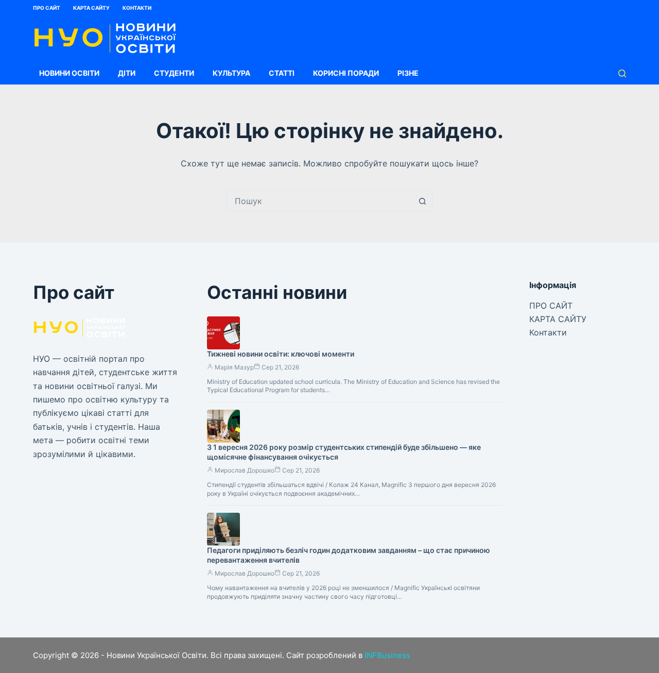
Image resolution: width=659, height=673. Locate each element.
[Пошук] (622, 73)
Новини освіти (69, 73)
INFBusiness (387, 655)
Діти (126, 73)
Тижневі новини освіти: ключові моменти (280, 353)
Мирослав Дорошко (244, 470)
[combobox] (319, 201)
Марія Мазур (234, 367)
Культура (231, 73)
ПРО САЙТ (46, 8)
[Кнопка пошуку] (422, 201)
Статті (281, 73)
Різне (408, 73)
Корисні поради (346, 73)
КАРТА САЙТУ (91, 8)
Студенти (174, 73)
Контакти (137, 8)
